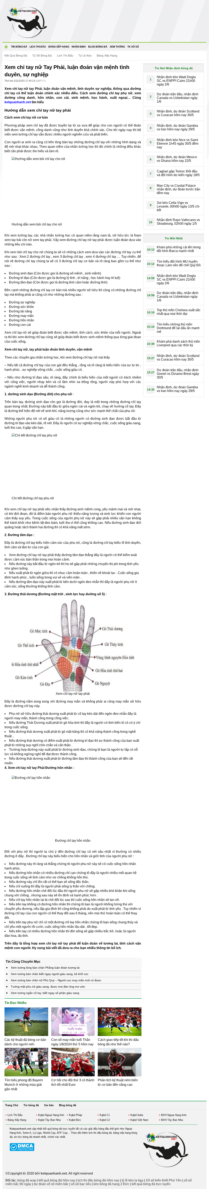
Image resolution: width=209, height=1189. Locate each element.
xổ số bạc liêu (81, 1184)
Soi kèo (49, 1105)
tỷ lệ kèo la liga (132, 1180)
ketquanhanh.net (17, 102)
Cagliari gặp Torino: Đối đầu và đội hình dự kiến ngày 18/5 (178, 173)
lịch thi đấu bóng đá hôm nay (98, 1180)
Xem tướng (117, 46)
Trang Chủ (11, 1105)
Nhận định (79, 46)
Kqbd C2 (105, 1119)
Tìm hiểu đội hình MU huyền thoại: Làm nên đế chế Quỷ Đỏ (179, 263)
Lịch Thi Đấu (65, 55)
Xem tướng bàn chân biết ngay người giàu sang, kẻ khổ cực (49, 974)
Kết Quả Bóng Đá (15, 55)
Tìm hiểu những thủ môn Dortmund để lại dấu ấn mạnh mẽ (178, 328)
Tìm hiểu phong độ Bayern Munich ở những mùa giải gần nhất (23, 1084)
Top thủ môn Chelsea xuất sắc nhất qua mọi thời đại (178, 311)
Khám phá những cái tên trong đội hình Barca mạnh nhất (179, 249)
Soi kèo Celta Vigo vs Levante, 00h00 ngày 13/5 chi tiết (178, 206)
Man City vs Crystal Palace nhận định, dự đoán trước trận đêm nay (178, 189)
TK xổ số (133, 46)
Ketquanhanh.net (20, 1128)
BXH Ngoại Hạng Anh (173, 1115)
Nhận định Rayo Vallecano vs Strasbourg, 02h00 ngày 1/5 (178, 221)
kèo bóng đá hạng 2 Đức (111, 1184)
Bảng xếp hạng (58, 46)
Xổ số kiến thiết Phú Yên (163, 1180)
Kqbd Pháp (75, 1115)
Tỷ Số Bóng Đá (42, 55)
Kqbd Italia (136, 1115)
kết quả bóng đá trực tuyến (151, 1184)
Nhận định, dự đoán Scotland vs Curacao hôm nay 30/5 (178, 113)
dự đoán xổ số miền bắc (51, 1184)
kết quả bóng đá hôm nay (57, 1180)
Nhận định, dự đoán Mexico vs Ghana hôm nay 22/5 (177, 158)
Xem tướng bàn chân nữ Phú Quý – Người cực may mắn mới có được (56, 980)
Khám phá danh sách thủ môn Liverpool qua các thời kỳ (178, 343)
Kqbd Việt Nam (139, 1119)
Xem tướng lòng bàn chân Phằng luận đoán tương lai (45, 967)
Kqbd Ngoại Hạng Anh (51, 1115)
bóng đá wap (26, 1180)
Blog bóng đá (97, 46)
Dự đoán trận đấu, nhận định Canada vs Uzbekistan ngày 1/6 (177, 97)
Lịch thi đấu (38, 46)
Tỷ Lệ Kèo (85, 55)
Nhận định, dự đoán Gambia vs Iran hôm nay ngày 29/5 (177, 127)
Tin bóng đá (19, 46)
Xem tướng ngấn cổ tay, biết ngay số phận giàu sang (45, 993)
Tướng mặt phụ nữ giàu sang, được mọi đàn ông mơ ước (48, 986)
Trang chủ (7, 48)
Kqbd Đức (75, 1119)
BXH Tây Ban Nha (172, 1119)
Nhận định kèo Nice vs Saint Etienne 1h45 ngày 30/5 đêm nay (177, 143)
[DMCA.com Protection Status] (22, 1150)
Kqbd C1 (105, 1115)
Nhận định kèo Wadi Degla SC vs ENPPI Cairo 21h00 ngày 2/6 (176, 80)
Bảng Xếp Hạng (107, 55)
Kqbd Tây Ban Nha (49, 1119)
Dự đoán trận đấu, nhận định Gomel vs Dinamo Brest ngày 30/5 (178, 373)
